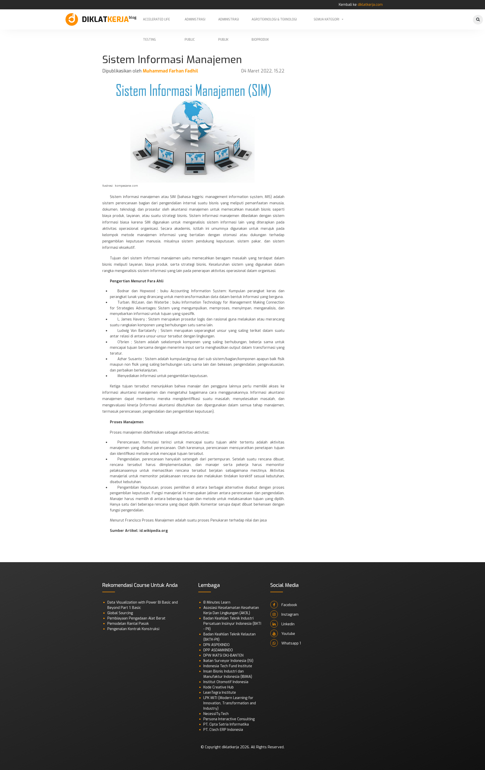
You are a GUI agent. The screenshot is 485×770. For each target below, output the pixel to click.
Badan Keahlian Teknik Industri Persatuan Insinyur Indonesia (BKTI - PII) (232, 623)
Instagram (289, 614)
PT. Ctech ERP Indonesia (223, 729)
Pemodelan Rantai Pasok (128, 623)
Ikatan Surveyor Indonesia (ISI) (228, 660)
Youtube (287, 633)
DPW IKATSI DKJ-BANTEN (223, 655)
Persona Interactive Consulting (229, 719)
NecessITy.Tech (216, 713)
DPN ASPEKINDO (216, 644)
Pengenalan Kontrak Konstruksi (133, 629)
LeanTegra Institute (219, 692)
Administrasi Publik (228, 23)
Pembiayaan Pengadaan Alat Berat (136, 618)
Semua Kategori (326, 19)
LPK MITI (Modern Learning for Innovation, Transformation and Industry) (229, 703)
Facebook (288, 605)
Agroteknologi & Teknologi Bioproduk (274, 23)
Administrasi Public (195, 23)
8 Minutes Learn (216, 602)
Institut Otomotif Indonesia (225, 682)
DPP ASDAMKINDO (218, 650)
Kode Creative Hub (218, 687)
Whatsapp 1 (290, 643)
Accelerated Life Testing (156, 23)
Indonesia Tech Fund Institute (227, 666)
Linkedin (287, 624)
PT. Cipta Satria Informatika (226, 724)
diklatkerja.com (370, 4)
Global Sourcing (120, 613)
